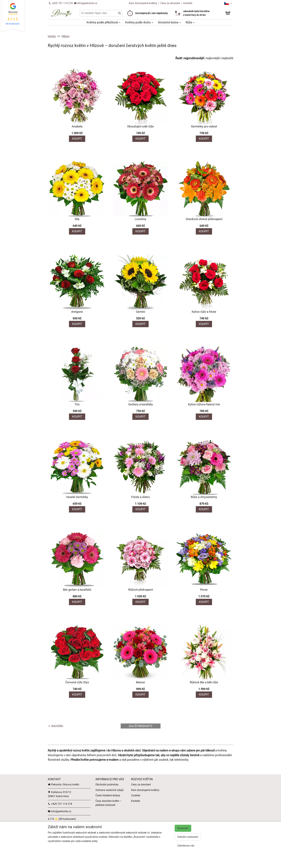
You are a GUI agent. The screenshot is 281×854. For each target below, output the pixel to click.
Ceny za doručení (170, 3)
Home (52, 36)
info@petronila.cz (87, 3)
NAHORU (57, 726)
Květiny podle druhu (138, 22)
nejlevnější (213, 58)
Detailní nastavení (187, 836)
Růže (189, 22)
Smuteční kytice (168, 22)
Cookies (135, 795)
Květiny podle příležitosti (103, 22)
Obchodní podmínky (107, 784)
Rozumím (182, 828)
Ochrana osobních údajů (109, 790)
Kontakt (187, 3)
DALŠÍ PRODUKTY (140, 726)
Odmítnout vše (185, 845)
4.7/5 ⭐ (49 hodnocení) (62, 819)
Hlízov (66, 36)
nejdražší (227, 58)
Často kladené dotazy (107, 795)
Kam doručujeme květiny (143, 3)
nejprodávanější (193, 58)
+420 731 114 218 (62, 3)
